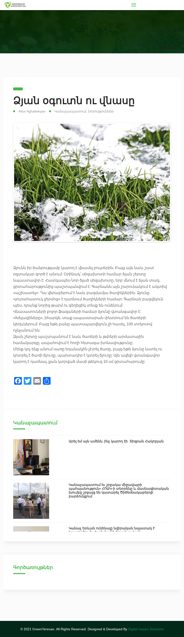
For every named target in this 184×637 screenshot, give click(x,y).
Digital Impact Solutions (146, 629)
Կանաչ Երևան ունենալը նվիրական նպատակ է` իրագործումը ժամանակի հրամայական (112, 530)
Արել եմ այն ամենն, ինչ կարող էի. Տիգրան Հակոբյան (116, 441)
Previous (21, 182)
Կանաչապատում (70, 111)
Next (162, 182)
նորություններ (101, 111)
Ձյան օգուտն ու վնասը (74, 100)
